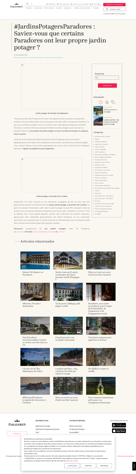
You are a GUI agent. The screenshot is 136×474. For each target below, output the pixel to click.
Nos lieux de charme (101, 160)
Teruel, (36, 232)
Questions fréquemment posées (48, 429)
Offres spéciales (100, 147)
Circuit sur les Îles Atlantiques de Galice (33, 369)
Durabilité (98, 214)
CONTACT (17, 434)
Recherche (99, 74)
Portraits (97, 201)
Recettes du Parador (101, 172)
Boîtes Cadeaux (49, 8)
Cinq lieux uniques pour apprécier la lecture (99, 338)
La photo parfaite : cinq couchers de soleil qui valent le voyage (111, 122)
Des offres (59, 8)
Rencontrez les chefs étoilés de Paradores (107, 188)
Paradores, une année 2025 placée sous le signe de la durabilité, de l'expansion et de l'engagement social (100, 308)
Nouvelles (96, 8)
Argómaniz (43, 232)
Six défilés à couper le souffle (98, 369)
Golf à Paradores (100, 152)
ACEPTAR (88, 466)
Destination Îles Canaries (102, 136)
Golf (37, 432)
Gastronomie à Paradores (103, 185)
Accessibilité (74, 432)
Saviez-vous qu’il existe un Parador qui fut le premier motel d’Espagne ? (67, 276)
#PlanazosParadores (101, 180)
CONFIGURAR (72, 466)
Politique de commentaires (126, 456)
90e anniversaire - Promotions (104, 198)
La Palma (61, 232)
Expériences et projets (43, 57)
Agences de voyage (43, 426)
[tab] (101, 102)
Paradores (29, 8)
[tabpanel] (106, 116)
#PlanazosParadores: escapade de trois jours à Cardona (34, 400)
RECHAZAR (104, 466)
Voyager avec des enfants (102, 162)
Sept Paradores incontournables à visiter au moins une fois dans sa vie (35, 341)
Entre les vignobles (100, 149)
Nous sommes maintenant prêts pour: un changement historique (100, 400)
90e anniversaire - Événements (104, 196)
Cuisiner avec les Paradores (103, 206)
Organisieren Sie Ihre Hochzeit (104, 175)
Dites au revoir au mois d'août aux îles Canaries (99, 273)
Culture (97, 191)
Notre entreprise (75, 426)
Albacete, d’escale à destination (32, 304)
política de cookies (72, 461)
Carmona (19, 232)
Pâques (97, 139)
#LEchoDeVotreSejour (101, 211)
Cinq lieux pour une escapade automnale (65, 338)
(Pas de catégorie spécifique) (103, 157)
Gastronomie (38, 8)
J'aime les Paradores (56, 57)
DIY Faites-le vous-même (102, 170)
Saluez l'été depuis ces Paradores (33, 273)
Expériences (67, 8)
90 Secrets (98, 193)
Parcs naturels (99, 183)
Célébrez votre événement (82, 8)
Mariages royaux (100, 165)
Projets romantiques (101, 178)
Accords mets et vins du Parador (104, 203)
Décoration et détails (101, 167)
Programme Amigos (77, 429)
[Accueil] (16, 4)
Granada (51, 232)
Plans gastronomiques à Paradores (24, 57)
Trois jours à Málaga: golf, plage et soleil (67, 304)
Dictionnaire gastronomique (103, 209)
